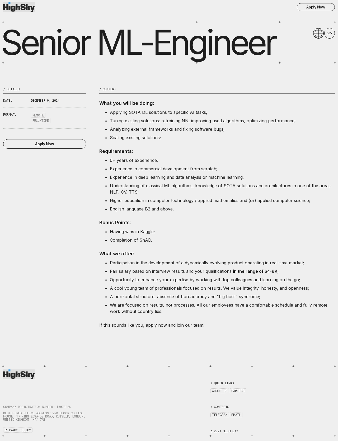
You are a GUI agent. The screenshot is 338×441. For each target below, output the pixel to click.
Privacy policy (18, 430)
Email (236, 414)
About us (220, 391)
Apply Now (315, 7)
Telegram (220, 414)
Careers (238, 391)
